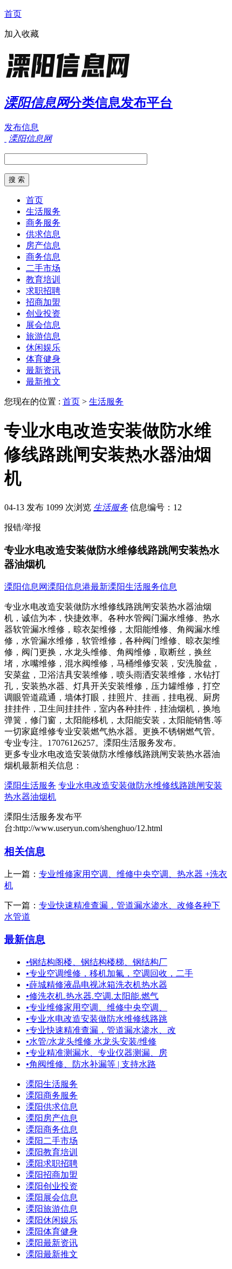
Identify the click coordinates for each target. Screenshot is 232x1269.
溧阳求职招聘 (52, 1163)
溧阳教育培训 (52, 1152)
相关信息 (24, 851)
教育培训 (43, 279)
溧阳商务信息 (52, 1129)
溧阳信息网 (25, 586)
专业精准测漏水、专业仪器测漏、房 (96, 1052)
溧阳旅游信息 (52, 1208)
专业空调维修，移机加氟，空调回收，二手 (109, 973)
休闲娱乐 (43, 347)
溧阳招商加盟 (52, 1174)
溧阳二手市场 (52, 1140)
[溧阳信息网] (71, 78)
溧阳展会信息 (52, 1197)
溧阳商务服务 (52, 1095)
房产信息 (43, 245)
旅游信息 (43, 336)
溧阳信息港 (69, 586)
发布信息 (21, 127)
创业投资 (43, 313)
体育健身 (43, 358)
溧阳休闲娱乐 (52, 1220)
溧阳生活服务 (30, 785)
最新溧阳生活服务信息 (134, 586)
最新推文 (43, 381)
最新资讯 (43, 370)
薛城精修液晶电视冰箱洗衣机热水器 (96, 984)
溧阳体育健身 (52, 1231)
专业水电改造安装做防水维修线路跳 (96, 1018)
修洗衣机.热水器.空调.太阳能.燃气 (92, 996)
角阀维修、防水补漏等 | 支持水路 (91, 1064)
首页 (13, 13)
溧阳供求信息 (52, 1106)
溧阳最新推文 (52, 1254)
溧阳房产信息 (52, 1118)
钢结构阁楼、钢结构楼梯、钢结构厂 (96, 962)
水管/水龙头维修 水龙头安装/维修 (91, 1041)
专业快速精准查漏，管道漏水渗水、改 (101, 1030)
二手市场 (43, 268)
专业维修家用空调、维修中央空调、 (96, 1007)
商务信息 (43, 256)
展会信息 (43, 324)
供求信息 (43, 234)
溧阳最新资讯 (52, 1242)
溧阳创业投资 (52, 1186)
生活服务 (43, 211)
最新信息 (24, 939)
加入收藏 (21, 33)
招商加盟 (43, 302)
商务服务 (43, 222)
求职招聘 (43, 290)
